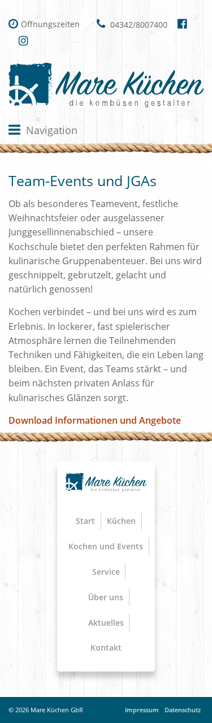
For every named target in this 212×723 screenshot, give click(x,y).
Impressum (142, 709)
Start (85, 520)
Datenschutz (183, 709)
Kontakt (106, 647)
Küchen (121, 520)
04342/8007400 (137, 24)
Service (106, 571)
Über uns (105, 597)
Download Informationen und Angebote (94, 420)
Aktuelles (106, 622)
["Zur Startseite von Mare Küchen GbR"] (106, 85)
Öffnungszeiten (50, 24)
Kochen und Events (105, 546)
